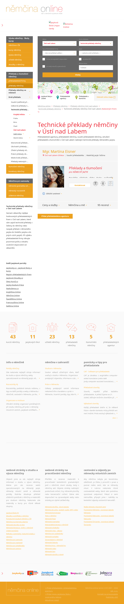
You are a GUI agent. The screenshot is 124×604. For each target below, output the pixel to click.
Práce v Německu (52, 384)
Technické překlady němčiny (49, 109)
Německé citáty (50, 548)
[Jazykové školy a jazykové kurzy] (18, 573)
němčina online (34, 9)
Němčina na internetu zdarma (17, 522)
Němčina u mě (76, 205)
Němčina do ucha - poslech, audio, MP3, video (61, 510)
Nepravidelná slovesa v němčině (56, 525)
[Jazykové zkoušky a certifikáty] (47, 573)
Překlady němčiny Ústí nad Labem (84, 106)
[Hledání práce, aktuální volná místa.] (106, 573)
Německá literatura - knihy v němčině (19, 528)
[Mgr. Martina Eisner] (53, 176)
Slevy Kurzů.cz (12, 281)
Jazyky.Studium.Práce (15, 285)
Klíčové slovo (83, 63)
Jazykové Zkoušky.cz (14, 278)
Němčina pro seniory (13, 548)
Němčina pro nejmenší (14, 543)
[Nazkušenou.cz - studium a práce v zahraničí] (62, 573)
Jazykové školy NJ (12, 513)
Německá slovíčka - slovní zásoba (57, 507)
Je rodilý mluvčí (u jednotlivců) (56, 66)
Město (44, 39)
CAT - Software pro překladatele (96, 371)
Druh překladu (83, 39)
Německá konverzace (52, 513)
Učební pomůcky (12, 531)
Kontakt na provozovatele (107, 594)
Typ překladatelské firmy (50, 49)
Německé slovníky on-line (15, 525)
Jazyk (80, 49)
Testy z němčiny (50, 516)
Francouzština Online (15, 302)
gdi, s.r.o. (114, 591)
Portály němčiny (12, 368)
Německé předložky (52, 528)
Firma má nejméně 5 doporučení (56, 59)
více (114, 418)
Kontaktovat (80, 185)
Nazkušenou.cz (12, 288)
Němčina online (44, 106)
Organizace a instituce (15, 400)
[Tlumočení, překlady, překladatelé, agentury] (91, 573)
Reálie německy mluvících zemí (95, 507)
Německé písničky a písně (54, 554)
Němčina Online (13, 295)
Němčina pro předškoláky (15, 546)
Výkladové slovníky (91, 403)
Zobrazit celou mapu (105, 97)
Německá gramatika (52, 522)
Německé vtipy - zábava (53, 531)
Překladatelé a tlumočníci (84, 97)
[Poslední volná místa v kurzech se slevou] (76, 573)
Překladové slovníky (92, 387)
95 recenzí (103, 205)
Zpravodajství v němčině (54, 540)
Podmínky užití (112, 597)
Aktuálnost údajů (52, 600)
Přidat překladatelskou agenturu (55, 216)
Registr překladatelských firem (18, 274)
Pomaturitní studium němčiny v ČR (18, 519)
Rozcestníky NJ (12, 384)
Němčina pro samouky (14, 540)
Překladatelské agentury (65, 97)
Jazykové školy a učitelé (46, 97)
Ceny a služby (50, 205)
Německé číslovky (51, 542)
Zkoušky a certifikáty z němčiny (17, 516)
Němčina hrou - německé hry (55, 545)
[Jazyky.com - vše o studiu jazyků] (32, 573)
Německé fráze (50, 519)
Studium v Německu (53, 368)
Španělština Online (14, 299)
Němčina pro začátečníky (54, 534)
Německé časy (50, 551)
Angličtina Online (13, 292)
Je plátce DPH (87, 59)
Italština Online (12, 306)
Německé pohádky (52, 537)
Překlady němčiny (60, 106)
